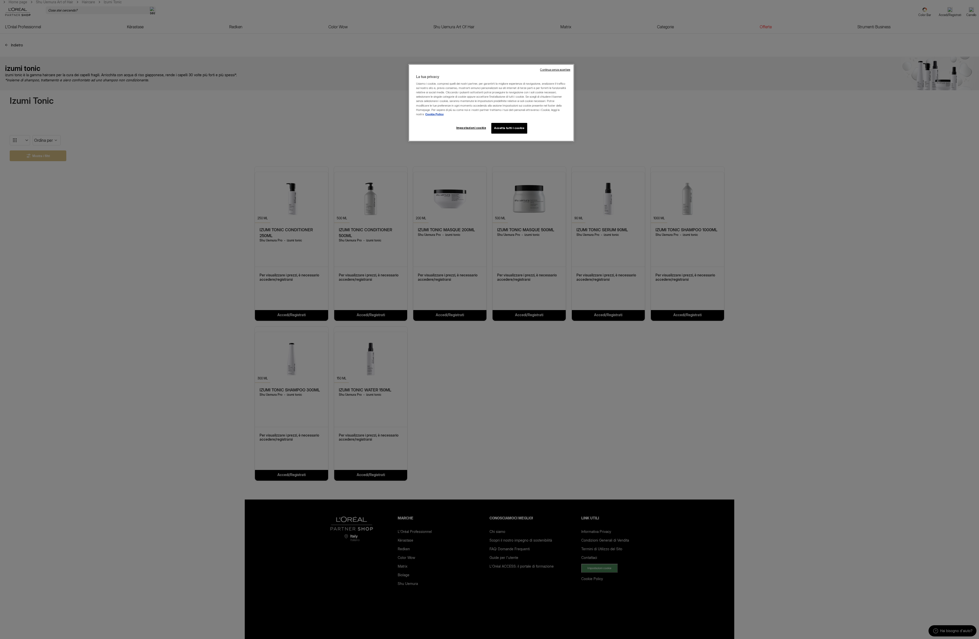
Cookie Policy (434, 114)
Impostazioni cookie (471, 128)
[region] (491, 103)
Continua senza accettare (555, 69)
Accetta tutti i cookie (509, 128)
